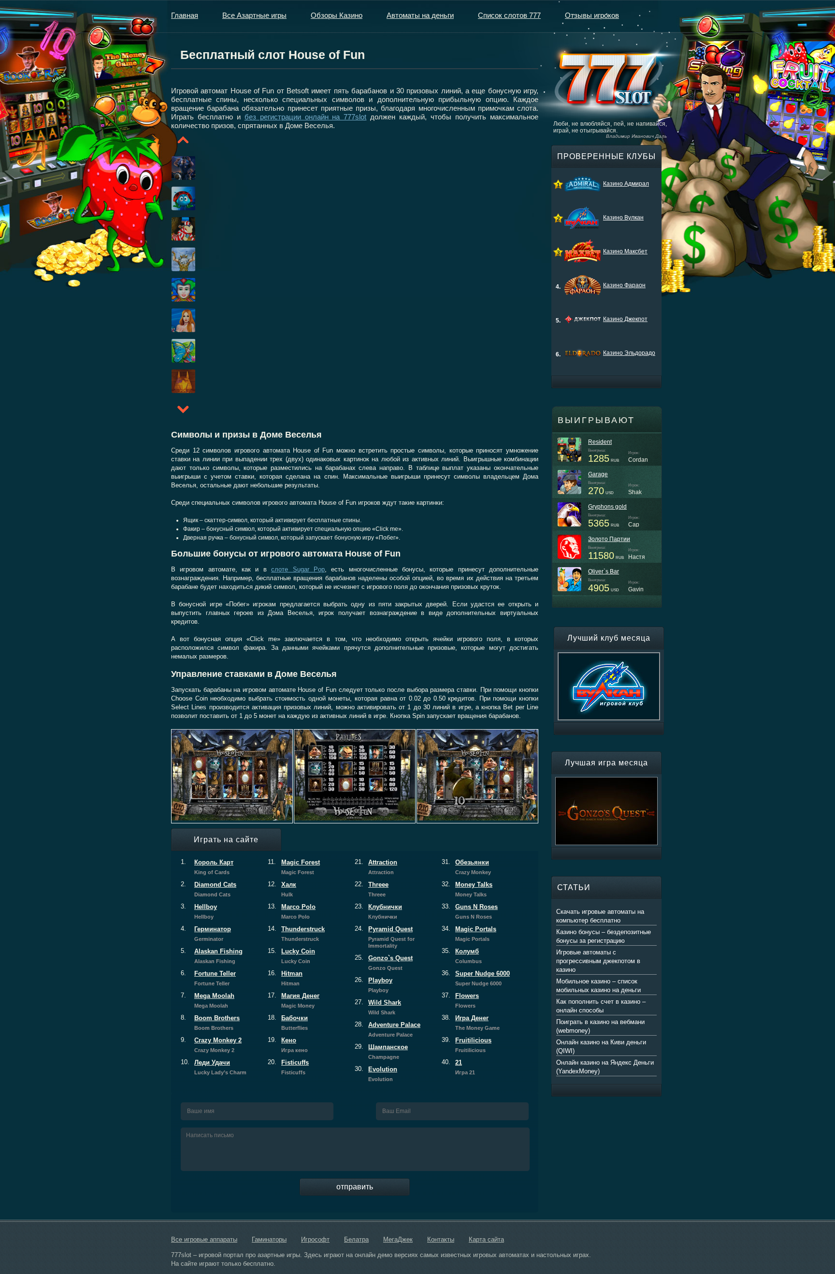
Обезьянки (466, 867)
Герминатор (206, 933)
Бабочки (288, 1022)
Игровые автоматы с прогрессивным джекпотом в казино (598, 961)
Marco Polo (292, 911)
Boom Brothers (210, 1022)
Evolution (376, 1074)
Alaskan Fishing (212, 956)
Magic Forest (294, 867)
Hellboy (199, 911)
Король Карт (207, 867)
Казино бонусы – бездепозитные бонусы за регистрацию (603, 936)
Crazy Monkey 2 (211, 1045)
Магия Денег (293, 1000)
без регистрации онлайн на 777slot (306, 117)
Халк (282, 889)
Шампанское (381, 1051)
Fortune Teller (208, 978)
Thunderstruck (296, 933)
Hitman (285, 978)
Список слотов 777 (509, 15)
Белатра (356, 1239)
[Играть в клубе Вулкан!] (609, 656)
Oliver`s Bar (603, 571)
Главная (184, 15)
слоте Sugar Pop (298, 569)
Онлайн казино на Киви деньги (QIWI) (601, 1046)
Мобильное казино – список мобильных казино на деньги (598, 986)
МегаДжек (398, 1239)
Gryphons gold (607, 506)
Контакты (440, 1239)
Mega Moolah (207, 1000)
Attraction (376, 867)
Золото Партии (609, 539)
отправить (354, 1187)
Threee (372, 889)
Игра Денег (471, 1022)
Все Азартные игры (254, 15)
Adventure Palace (387, 1029)
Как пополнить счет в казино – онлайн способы (601, 1006)
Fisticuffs (288, 1067)
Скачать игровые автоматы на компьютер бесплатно (600, 916)
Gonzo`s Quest (384, 962)
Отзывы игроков (592, 15)
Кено (288, 1045)
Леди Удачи (213, 1067)
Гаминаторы (269, 1239)
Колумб (462, 956)
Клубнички (378, 911)
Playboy (373, 985)
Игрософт (315, 1239)
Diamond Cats (208, 889)
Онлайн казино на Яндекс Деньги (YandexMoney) (605, 1067)
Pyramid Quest (385, 937)
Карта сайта (486, 1239)
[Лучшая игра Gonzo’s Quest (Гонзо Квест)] (606, 781)
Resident (600, 442)
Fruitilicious (466, 1045)
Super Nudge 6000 (476, 978)
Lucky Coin (291, 956)
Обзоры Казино (336, 15)
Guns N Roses (470, 911)
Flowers (460, 1000)
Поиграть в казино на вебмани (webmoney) (600, 1026)
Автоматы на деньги (420, 15)
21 (458, 1067)
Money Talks (467, 889)
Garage (598, 474)
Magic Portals (469, 933)
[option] (171, 168)
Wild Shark (378, 1007)
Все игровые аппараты (204, 1239)
